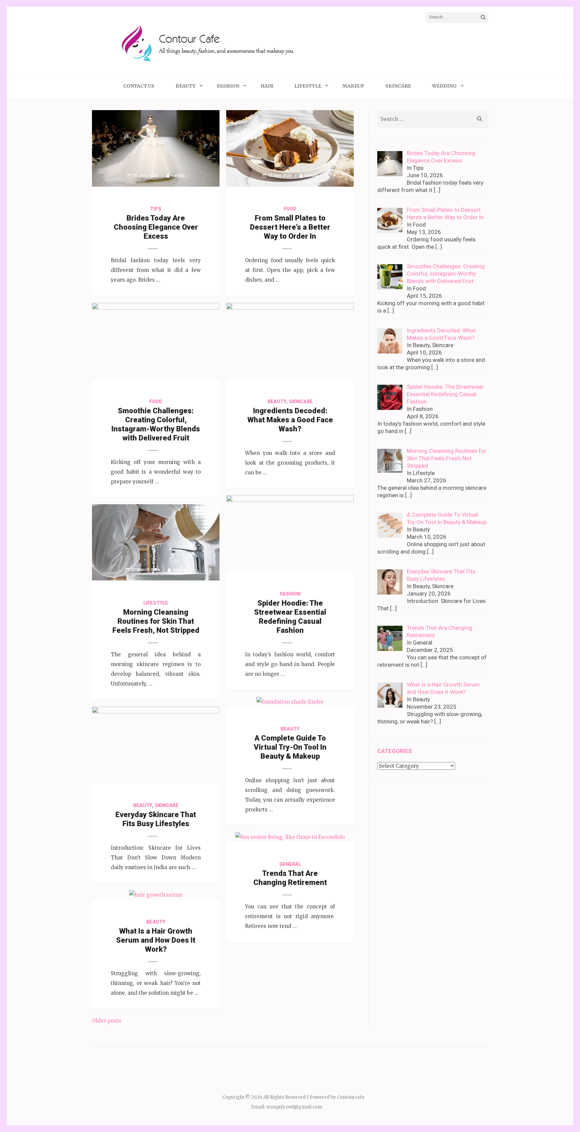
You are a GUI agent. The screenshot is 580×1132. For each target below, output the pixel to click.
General (290, 864)
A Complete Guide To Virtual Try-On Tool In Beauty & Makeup (290, 747)
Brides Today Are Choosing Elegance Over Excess (156, 227)
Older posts (106, 1021)
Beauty (186, 86)
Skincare (398, 86)
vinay (314, 695)
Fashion (228, 86)
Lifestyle (307, 86)
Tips (155, 208)
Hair (266, 86)
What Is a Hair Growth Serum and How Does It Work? (155, 940)
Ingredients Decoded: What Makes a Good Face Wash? (290, 420)
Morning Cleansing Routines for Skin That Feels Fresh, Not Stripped (155, 621)
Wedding (444, 86)
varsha (178, 175)
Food (290, 208)
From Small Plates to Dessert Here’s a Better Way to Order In (290, 227)
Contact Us (138, 86)
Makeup (353, 86)
